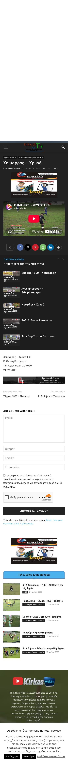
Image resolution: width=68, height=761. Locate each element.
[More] (58, 247)
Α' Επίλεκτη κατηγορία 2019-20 (31, 157)
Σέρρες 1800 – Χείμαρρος (38, 272)
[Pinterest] (35, 247)
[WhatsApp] (43, 247)
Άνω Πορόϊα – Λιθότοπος (38, 336)
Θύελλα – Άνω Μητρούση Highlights (41, 616)
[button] (5, 147)
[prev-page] (58, 259)
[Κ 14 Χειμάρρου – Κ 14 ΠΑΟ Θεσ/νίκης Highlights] (11, 589)
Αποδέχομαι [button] (12, 756)
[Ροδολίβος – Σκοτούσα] (11, 324)
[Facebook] (20, 247)
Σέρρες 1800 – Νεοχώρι (16, 396)
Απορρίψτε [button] (29, 756)
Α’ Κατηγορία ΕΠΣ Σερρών (33, 604)
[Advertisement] (34, 36)
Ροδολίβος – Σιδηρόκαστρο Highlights (43, 648)
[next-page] (63, 259)
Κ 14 (25, 592)
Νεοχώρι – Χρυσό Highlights (37, 632)
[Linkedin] (50, 247)
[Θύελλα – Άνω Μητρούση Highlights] (11, 621)
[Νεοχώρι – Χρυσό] (11, 308)
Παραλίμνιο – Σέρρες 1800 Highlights (42, 601)
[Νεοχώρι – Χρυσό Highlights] (11, 637)
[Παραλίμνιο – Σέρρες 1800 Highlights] (11, 605)
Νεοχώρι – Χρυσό (32, 304)
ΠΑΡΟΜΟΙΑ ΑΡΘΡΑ (14, 259)
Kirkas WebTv (14, 168)
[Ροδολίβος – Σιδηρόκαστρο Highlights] (11, 652)
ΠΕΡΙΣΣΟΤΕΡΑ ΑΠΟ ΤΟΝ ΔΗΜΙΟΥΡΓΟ (24, 264)
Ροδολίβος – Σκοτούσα (36, 320)
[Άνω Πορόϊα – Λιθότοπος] (11, 340)
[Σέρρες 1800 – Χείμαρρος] (11, 276)
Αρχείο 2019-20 (10, 157)
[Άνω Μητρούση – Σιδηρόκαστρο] (11, 292)
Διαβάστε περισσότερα (51, 756)
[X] (27, 247)
